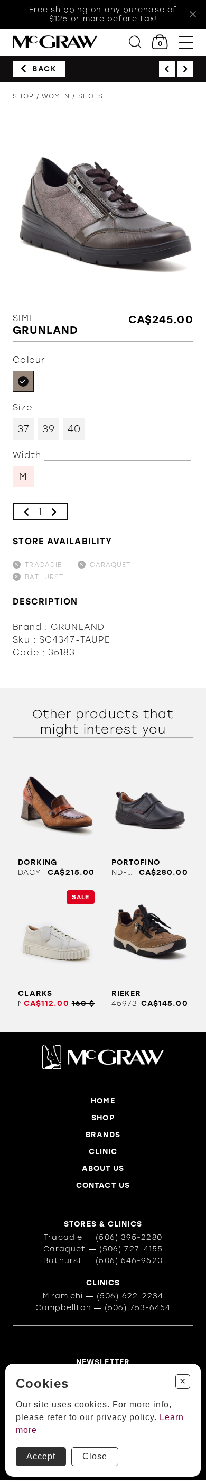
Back (44, 69)
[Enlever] (26, 511)
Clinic (103, 1151)
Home (103, 1100)
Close (94, 1456)
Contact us (103, 1185)
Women (56, 96)
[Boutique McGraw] (55, 42)
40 (74, 429)
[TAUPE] (23, 381)
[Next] (185, 69)
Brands (103, 1134)
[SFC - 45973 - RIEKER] (149, 949)
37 (23, 429)
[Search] (135, 42)
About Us (103, 1168)
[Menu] (186, 42)
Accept (40, 1456)
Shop (23, 96)
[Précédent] (167, 69)
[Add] (54, 511)
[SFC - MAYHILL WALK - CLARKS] (56, 949)
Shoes (91, 96)
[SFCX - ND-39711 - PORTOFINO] (149, 818)
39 (48, 429)
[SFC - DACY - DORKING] (56, 818)
